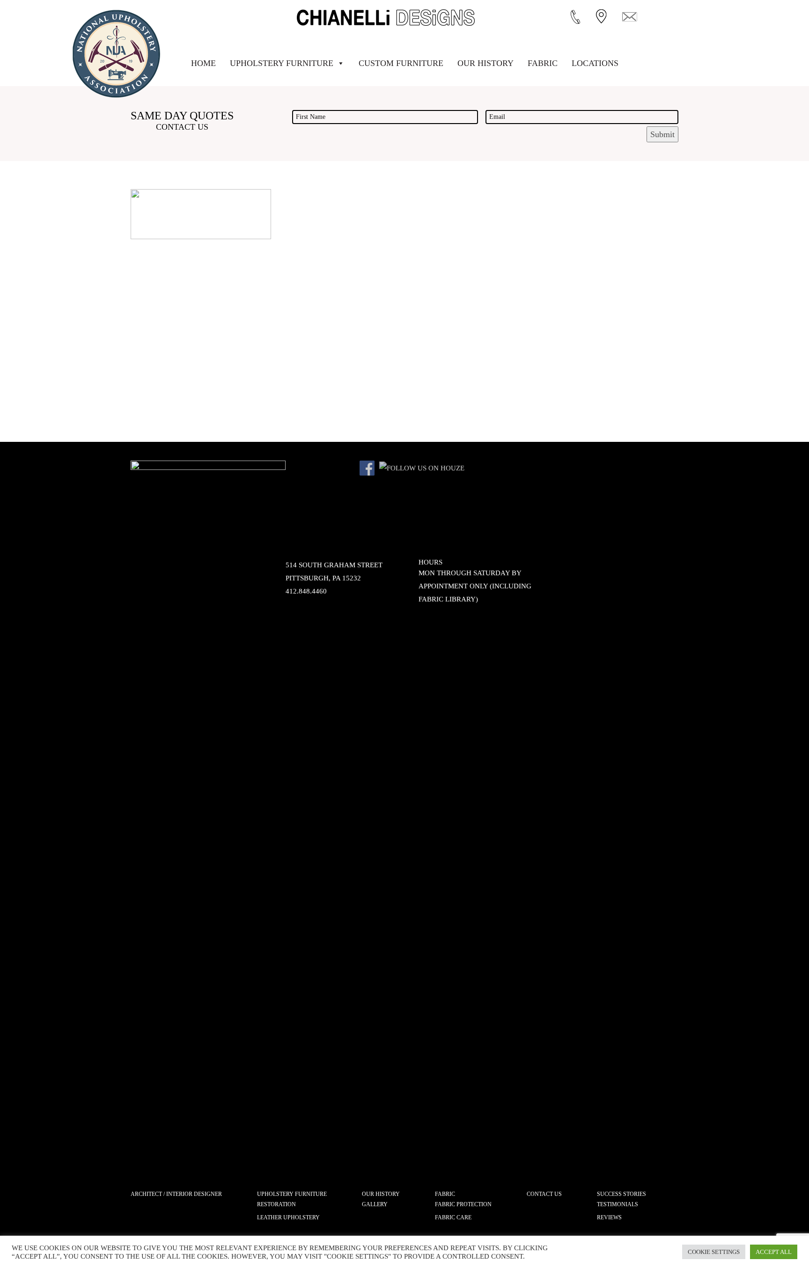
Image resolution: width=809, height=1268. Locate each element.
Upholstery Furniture (281, 63)
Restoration (276, 1204)
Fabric (543, 63)
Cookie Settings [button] (714, 1251)
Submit (662, 134)
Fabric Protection (463, 1204)
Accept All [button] (774, 1251)
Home (203, 63)
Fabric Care (453, 1217)
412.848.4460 (306, 591)
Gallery (375, 1204)
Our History (485, 63)
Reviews (609, 1217)
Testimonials (617, 1204)
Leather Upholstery (288, 1217)
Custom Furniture (401, 63)
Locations (595, 63)
